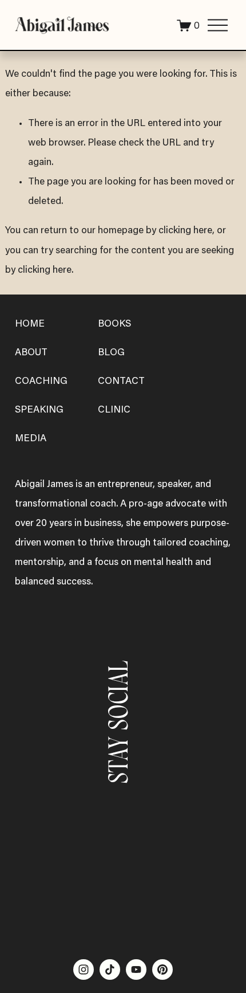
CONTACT (121, 381)
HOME (30, 324)
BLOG (111, 353)
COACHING (41, 381)
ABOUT (31, 353)
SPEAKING (39, 410)
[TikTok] (110, 969)
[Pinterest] (162, 969)
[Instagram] (83, 969)
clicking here (185, 231)
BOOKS (114, 324)
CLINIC (114, 410)
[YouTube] (136, 969)
